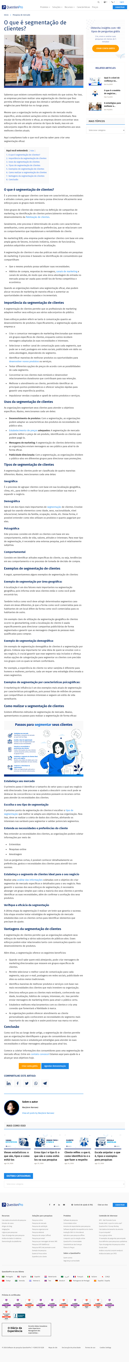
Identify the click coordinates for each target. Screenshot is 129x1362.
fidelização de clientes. (37, 217)
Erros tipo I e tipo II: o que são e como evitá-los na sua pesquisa (47, 1156)
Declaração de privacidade (71, 1347)
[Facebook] (17, 1083)
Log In (122, 2)
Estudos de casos (8, 1223)
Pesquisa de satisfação (39, 1226)
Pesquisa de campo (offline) (41, 1235)
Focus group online (105, 1235)
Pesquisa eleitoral (38, 1232)
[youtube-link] (64, 1205)
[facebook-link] (49, 1205)
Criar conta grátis (30, 1066)
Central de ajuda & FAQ (83, 1205)
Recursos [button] (69, 7)
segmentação (54, 507)
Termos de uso (90, 1347)
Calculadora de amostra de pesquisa (14, 1220)
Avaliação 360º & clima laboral (73, 1232)
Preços (95, 7)
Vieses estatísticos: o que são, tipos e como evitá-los (16, 1156)
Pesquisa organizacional (40, 1229)
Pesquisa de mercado (21, 15)
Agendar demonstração (55, 1066)
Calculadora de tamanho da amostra (111, 1229)
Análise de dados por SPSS (108, 1253)
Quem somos (67, 1258)
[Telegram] (45, 1083)
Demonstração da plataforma (11, 1241)
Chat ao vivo (103, 1205)
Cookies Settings (105, 1347)
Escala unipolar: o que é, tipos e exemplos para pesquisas (107, 1156)
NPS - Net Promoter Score (107, 1220)
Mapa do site (53, 1347)
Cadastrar (120, 7)
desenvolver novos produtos (24, 361)
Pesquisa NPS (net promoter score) (43, 1247)
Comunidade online (69, 1223)
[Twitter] (26, 1083)
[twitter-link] (54, 1205)
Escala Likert (103, 1247)
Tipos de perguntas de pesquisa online (112, 1244)
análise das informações (30, 880)
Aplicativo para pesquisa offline (73, 1235)
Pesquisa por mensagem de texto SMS (44, 1241)
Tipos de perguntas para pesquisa (13, 1235)
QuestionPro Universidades (72, 1241)
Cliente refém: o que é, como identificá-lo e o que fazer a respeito (77, 1156)
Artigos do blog (7, 1226)
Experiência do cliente (39, 1257)
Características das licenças (72, 1244)
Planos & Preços (68, 1247)
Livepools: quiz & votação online (74, 1238)
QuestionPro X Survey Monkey (109, 1226)
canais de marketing (67, 271)
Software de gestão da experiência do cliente (78, 1229)
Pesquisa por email (38, 1238)
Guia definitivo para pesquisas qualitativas (113, 1241)
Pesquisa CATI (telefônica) (40, 1244)
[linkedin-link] (59, 1205)
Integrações (6, 1229)
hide (32, 151)
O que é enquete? (104, 1232)
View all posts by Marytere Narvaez (38, 1113)
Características (83, 7)
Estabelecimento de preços (23, 430)
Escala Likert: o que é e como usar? (110, 1223)
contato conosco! (40, 1054)
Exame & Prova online (39, 1253)
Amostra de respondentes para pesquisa (76, 1226)
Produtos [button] (44, 7)
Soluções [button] (56, 7)
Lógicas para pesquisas (9, 1232)
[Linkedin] (8, 1083)
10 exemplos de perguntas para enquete (112, 1238)
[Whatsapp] (36, 1083)
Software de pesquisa (70, 1220)
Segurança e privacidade (71, 1261)
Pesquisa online (37, 1220)
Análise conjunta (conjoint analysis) (111, 1250)
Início (6, 15)
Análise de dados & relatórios (11, 1238)
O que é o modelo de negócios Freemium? (112, 93)
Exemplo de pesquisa (39, 1250)
